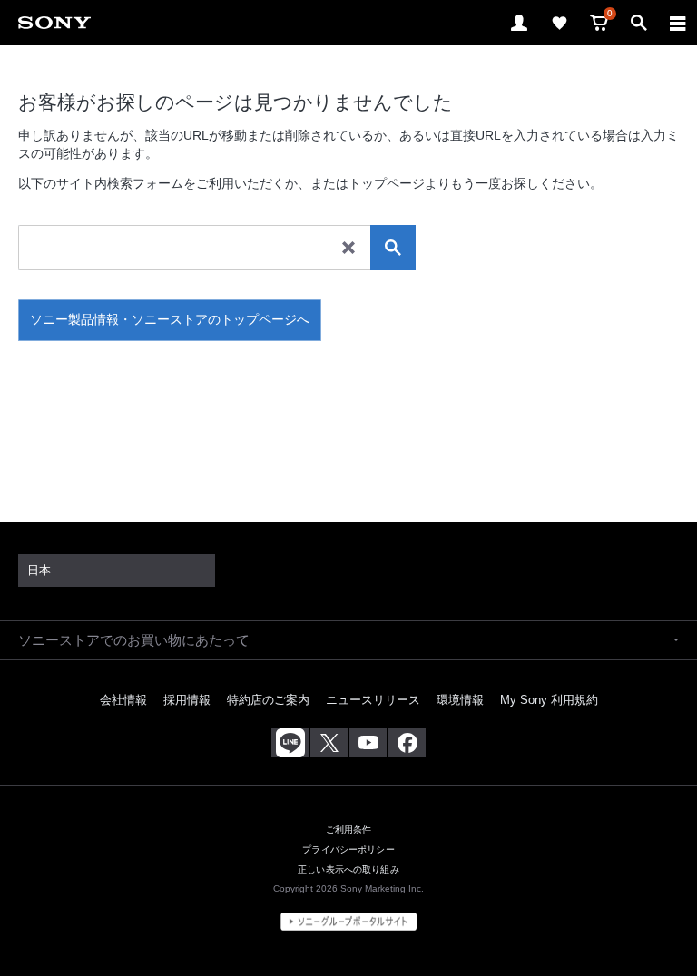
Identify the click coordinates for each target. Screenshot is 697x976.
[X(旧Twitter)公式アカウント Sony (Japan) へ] (329, 742)
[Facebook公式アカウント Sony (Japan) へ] (407, 742)
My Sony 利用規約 (549, 700)
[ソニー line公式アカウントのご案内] (290, 742)
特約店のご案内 (268, 700)
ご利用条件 (349, 829)
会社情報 (123, 700)
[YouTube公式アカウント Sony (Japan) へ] (368, 742)
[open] (519, 22)
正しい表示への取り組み (348, 869)
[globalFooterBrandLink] (348, 922)
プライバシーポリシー (348, 849)
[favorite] (559, 22)
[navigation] (678, 22)
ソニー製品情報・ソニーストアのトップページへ (169, 319)
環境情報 (460, 700)
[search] (393, 247)
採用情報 (187, 700)
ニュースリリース (373, 700)
